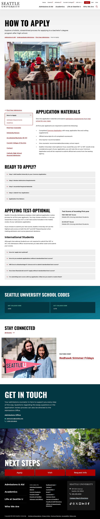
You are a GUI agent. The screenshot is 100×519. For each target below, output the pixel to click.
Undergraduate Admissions (25, 37)
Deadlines (10, 123)
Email (48, 492)
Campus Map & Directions (79, 498)
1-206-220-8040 (12, 421)
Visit (92, 2)
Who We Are (88, 7)
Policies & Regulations (34, 516)
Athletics (57, 2)
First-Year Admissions (42, 37)
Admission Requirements (14, 120)
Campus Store (50, 497)
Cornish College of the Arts (16, 143)
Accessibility (65, 516)
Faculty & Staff (34, 494)
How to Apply (11, 115)
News (44, 2)
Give (96, 2)
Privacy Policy (46, 516)
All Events (8, 333)
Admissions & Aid (46, 7)
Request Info (80, 472)
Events (50, 2)
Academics (60, 7)
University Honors (13, 133)
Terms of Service (56, 516)
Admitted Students (36, 487)
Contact (10, 148)
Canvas (48, 487)
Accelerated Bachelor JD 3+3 (17, 138)
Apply (87, 2)
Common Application (54, 130)
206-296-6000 (76, 494)
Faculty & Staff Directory (54, 501)
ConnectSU (49, 494)
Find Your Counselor (14, 128)
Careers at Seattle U (52, 499)
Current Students (35, 492)
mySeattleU (50, 489)
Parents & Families (35, 497)
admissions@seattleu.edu (15, 418)
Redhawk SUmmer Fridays (76, 358)
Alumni (32, 489)
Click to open (79, 2)
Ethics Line (73, 516)
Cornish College (68, 2)
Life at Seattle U (74, 7)
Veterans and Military (36, 499)
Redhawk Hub (50, 485)
